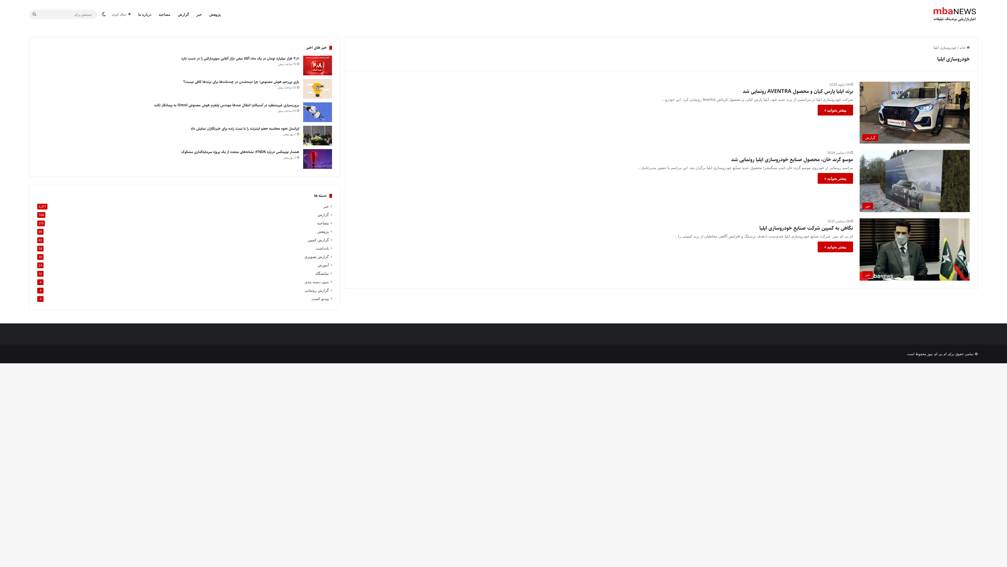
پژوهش (215, 14)
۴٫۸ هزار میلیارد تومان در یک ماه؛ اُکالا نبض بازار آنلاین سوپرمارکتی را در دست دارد (240, 58)
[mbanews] (954, 14)
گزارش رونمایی (316, 290)
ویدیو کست (320, 299)
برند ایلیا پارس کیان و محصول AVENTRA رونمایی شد (798, 91)
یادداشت (322, 248)
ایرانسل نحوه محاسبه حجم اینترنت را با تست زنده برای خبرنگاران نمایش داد (245, 129)
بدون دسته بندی (317, 282)
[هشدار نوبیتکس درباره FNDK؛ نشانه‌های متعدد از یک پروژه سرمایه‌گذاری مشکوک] (317, 159)
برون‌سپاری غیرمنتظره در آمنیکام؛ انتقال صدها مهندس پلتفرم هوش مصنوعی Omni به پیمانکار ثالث (226, 105)
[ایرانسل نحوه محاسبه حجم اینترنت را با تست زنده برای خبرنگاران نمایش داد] (317, 135)
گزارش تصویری (316, 257)
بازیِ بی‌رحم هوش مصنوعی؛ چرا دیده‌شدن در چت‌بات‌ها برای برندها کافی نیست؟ (241, 82)
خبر (199, 14)
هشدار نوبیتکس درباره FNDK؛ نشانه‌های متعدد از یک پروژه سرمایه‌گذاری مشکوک (240, 152)
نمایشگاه (322, 273)
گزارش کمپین (318, 240)
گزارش (183, 14)
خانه (963, 47)
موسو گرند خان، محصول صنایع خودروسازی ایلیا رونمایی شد (792, 160)
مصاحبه (164, 14)
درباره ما (144, 14)
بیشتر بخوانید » (835, 110)
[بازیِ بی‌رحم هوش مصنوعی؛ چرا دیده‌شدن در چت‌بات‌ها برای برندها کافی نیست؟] (317, 89)
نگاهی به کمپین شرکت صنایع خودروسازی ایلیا (806, 228)
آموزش (323, 265)
